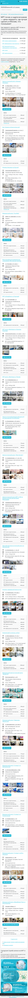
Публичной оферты (12, 997)
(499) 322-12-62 (6, 357)
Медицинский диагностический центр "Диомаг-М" (12, 673)
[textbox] (11, 9)
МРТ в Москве (4, 14)
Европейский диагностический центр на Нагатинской (13, 546)
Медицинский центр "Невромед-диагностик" (11, 720)
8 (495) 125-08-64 (23, 1)
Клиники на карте (8, 945)
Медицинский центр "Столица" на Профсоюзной (11, 815)
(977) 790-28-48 (6, 403)
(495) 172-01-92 (6, 240)
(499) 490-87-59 (6, 195)
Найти (25, 9)
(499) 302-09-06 (6, 319)
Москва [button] (3, 1)
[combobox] (11, 10)
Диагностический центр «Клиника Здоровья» (11, 82)
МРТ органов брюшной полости (15, 14)
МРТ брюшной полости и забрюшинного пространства (9, 47)
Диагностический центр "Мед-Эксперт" (12, 455)
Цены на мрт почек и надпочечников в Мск (13, 942)
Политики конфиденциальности (18, 996)
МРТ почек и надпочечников (9, 40)
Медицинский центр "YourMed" (10, 213)
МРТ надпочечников (7, 53)
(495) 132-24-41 (6, 748)
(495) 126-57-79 (6, 659)
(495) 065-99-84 (6, 109)
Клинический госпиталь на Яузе (11, 633)
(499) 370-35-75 (6, 155)
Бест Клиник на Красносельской (11, 127)
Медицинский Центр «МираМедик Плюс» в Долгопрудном (13, 902)
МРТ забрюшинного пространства (10, 43)
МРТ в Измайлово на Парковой (10, 296)
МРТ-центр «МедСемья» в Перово (11, 377)
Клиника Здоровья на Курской (10, 167)
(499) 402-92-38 (6, 835)
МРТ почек (5, 50)
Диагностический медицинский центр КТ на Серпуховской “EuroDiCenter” (13, 417)
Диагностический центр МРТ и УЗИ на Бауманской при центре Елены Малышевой (12, 498)
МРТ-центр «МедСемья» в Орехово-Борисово (11, 330)
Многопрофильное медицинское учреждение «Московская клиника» (11, 260)
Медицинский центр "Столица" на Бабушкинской (11, 766)
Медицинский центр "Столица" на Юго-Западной (13, 853)
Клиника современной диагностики (11, 589)
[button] (5, 99)
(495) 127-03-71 (6, 526)
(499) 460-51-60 (6, 437)
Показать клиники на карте (14, 72)
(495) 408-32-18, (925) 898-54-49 (10, 924)
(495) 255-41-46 (6, 282)
